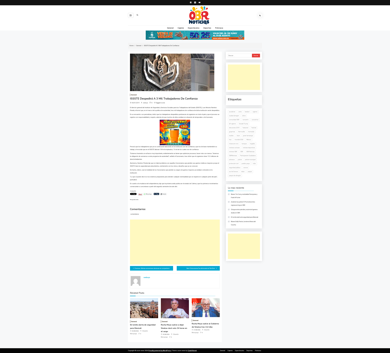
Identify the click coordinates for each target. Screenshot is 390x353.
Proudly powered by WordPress (159, 350)
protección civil (233, 163)
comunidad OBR (234, 119)
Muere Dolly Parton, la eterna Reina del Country (243, 223)
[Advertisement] (175, 241)
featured (245, 128)
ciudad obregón (234, 116)
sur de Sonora (233, 171)
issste (163, 103)
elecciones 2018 (234, 128)
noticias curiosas (234, 147)
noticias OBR (233, 151)
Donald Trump (243, 124)
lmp (230, 139)
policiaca (232, 159)
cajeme (255, 112)
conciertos (255, 119)
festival (253, 128)
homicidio (251, 131)
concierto (246, 119)
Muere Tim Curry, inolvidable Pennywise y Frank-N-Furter (244, 195)
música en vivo (233, 143)
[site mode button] (260, 15)
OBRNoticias (233, 155)
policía (240, 159)
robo (254, 163)
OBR (241, 151)
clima (244, 116)
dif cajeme (232, 124)
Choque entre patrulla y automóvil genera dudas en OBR (244, 211)
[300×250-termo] (175, 132)
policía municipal (250, 159)
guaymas (232, 131)
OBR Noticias (250, 151)
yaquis (250, 171)
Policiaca (219, 28)
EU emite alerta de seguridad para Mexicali (244, 217)
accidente (232, 112)
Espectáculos (193, 28)
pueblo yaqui (246, 163)
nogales (252, 143)
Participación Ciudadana (248, 155)
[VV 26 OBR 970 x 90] (195, 35)
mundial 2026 (239, 139)
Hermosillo (241, 131)
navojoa (244, 143)
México (248, 139)
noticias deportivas (249, 147)
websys (145, 103)
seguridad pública (234, 167)
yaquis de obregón (235, 175)
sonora (245, 167)
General (170, 28)
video (243, 171)
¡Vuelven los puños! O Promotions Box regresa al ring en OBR (243, 203)
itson (238, 135)
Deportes (207, 28)
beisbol (247, 112)
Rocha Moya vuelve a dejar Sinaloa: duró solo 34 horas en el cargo (174, 328)
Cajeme (181, 28)
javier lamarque (248, 135)
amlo (240, 112)
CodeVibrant (192, 350)
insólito (231, 135)
